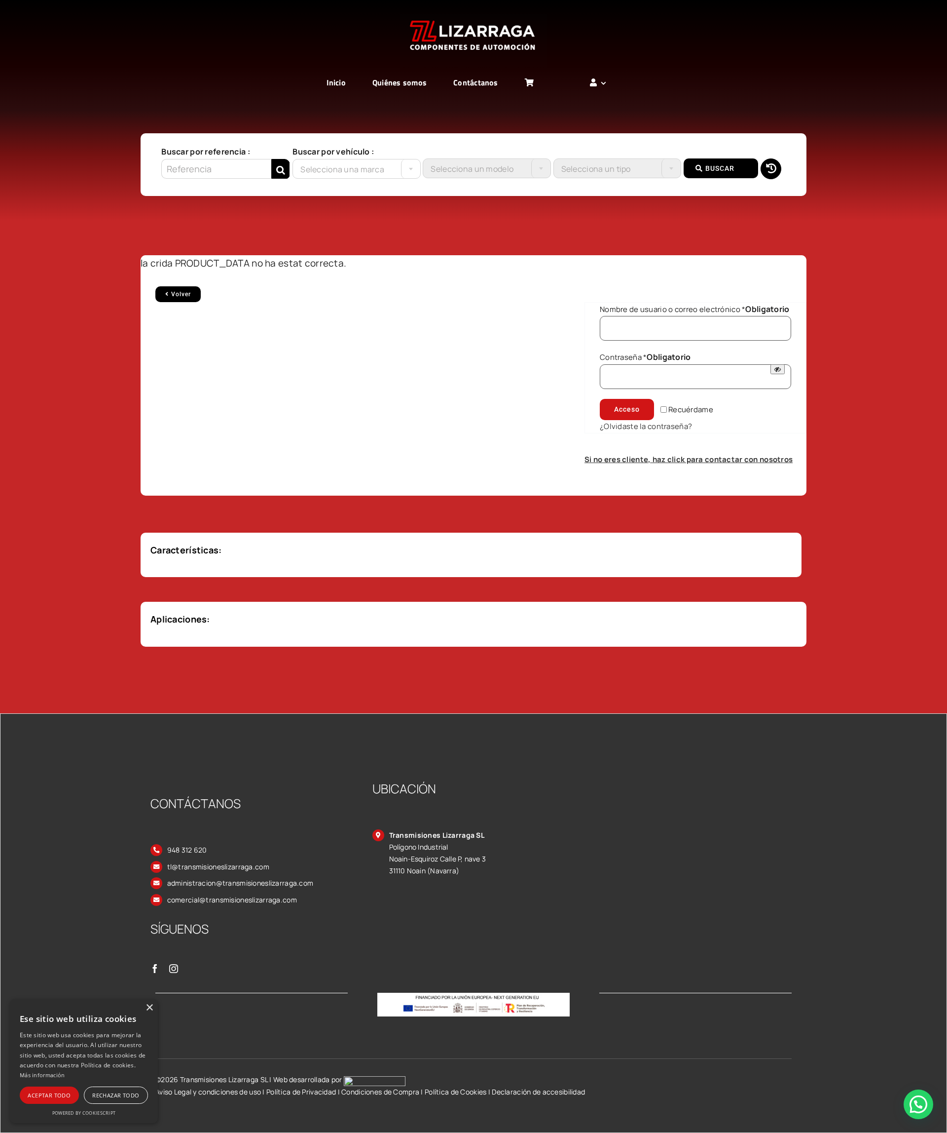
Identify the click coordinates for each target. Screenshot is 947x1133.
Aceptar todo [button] (49, 1095)
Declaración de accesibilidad (538, 1091)
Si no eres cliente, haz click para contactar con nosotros (688, 459)
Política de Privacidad (301, 1091)
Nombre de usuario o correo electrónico (695, 309)
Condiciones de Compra (380, 1091)
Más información (42, 1075)
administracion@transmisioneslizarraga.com (240, 883)
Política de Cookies (455, 1091)
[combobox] (356, 169)
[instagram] (173, 968)
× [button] (149, 1008)
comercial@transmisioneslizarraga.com (232, 899)
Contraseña (645, 357)
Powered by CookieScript (84, 1113)
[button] (918, 1104)
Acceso (627, 409)
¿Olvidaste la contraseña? (646, 426)
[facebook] (154, 968)
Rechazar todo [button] (115, 1095)
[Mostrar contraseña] (777, 369)
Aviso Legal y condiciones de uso (208, 1091)
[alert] (84, 1061)
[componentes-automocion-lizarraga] (473, 18)
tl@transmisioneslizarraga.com (218, 866)
